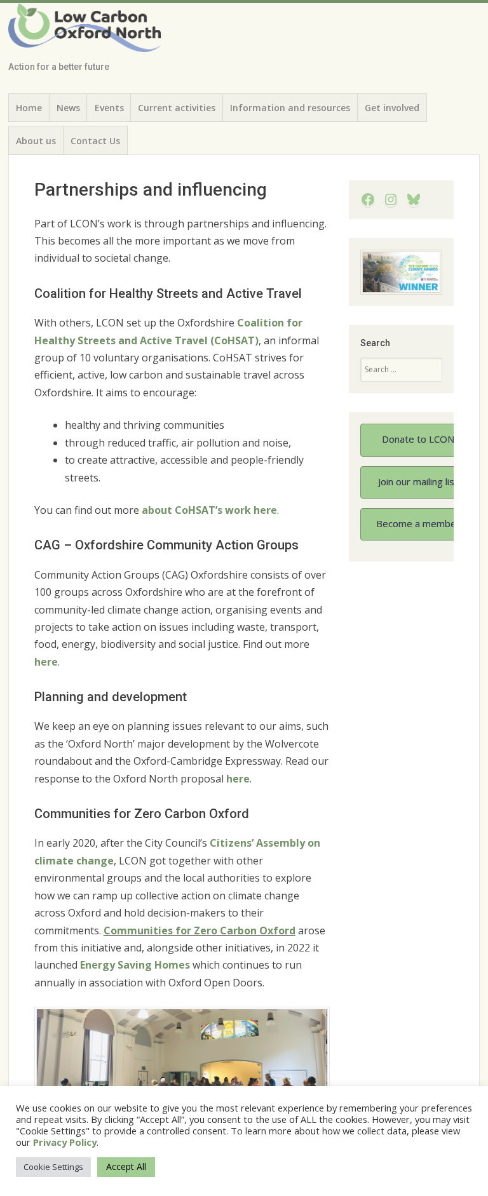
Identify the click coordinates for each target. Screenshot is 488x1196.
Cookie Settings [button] (53, 1166)
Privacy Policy (65, 1142)
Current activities (176, 108)
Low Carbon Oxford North (77, 33)
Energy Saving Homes (135, 965)
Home (29, 108)
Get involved (392, 108)
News (68, 108)
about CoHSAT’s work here (209, 510)
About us (36, 141)
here (46, 662)
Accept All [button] (126, 1166)
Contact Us (95, 141)
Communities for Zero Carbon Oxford (199, 930)
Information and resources (290, 108)
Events (109, 108)
